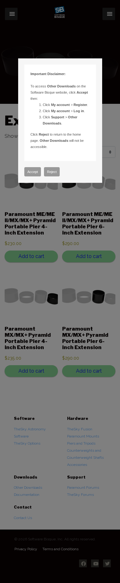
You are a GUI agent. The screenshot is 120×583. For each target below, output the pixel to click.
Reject (52, 172)
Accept (32, 172)
